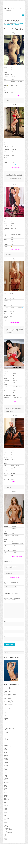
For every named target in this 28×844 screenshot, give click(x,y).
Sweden (5, 822)
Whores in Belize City (8, 690)
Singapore (6, 812)
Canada (5, 734)
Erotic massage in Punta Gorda (10, 687)
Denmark (6, 745)
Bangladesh (6, 724)
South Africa (6, 816)
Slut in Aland (6, 692)
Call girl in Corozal (7, 688)
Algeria (5, 716)
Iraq (4, 768)
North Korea (6, 799)
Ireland (5, 769)
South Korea (6, 818)
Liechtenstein (6, 782)
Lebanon (5, 781)
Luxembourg (6, 785)
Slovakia (5, 814)
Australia (6, 719)
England (5, 749)
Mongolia (6, 792)
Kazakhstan (6, 776)
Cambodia (6, 732)
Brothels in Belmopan (8, 691)
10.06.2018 (11, 582)
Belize (16, 582)
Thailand (6, 826)
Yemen (5, 839)
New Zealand (6, 796)
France (5, 754)
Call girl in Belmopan (14, 24)
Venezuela (6, 836)
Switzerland (6, 824)
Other (5, 802)
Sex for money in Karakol (9, 701)
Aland (5, 714)
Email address (7, 629)
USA (5, 835)
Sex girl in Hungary (7, 697)
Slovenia (5, 815)
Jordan (5, 775)
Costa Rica (6, 739)
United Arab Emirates (8, 832)
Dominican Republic (8, 746)
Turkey (5, 831)
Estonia (5, 751)
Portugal (5, 808)
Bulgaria (5, 731)
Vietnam (5, 838)
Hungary (5, 764)
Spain (5, 819)
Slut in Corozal (7, 24)
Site (4, 636)
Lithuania (6, 784)
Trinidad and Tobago (8, 829)
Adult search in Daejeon (9, 695)
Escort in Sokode (7, 698)
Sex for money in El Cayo (18, 23)
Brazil (5, 729)
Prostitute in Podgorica (8, 702)
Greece (5, 756)
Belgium (5, 725)
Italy (5, 772)
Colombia (6, 738)
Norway (5, 801)
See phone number (17, 167)
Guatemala (6, 759)
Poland (5, 806)
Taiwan (5, 825)
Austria (5, 721)
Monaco (5, 791)
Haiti (5, 761)
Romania (5, 809)
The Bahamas (7, 828)
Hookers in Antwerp (8, 700)
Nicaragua (6, 798)
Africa (5, 712)
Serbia (5, 811)
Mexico (5, 788)
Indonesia (6, 765)
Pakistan (5, 804)
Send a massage (15, 95)
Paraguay (6, 805)
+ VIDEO (13, 482)
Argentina (6, 718)
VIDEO (14, 401)
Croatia (5, 741)
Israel (5, 771)
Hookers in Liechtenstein (9, 704)
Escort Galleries (14, 578)
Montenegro (6, 794)
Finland (5, 752)
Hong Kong (6, 762)
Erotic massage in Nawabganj (10, 694)
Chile (5, 735)
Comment (6, 602)
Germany (6, 755)
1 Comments (6, 584)
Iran (4, 766)
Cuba (5, 742)
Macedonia (6, 786)
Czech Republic (7, 744)
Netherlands (6, 795)
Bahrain (5, 722)
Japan (5, 774)
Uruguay (5, 834)
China (5, 736)
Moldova (6, 789)
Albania (5, 715)
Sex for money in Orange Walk (11, 586)
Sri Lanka (6, 821)
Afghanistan (6, 711)
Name (5, 621)
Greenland (6, 758)
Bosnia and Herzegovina (9, 728)
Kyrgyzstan (6, 778)
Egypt (5, 748)
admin (7, 582)
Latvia (5, 779)
